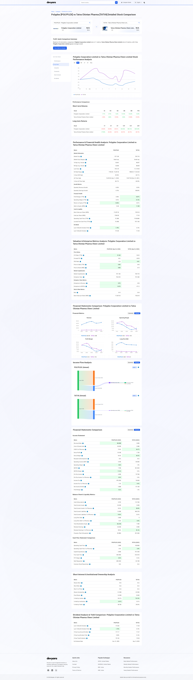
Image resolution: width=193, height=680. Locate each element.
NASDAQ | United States (104, 664)
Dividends (56, 78)
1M (74, 62)
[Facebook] (48, 670)
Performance (57, 61)
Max (91, 62)
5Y (87, 62)
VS (96, 26)
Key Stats (56, 64)
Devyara (52, 677)
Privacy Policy (76, 667)
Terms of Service (76, 670)
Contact (74, 664)
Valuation (56, 68)
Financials (56, 71)
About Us (74, 661)
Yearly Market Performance (131, 670)
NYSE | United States (103, 661)
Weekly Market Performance (131, 664)
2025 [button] (134, 367)
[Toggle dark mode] (144, 2)
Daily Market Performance (130, 661)
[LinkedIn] (52, 670)
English (138, 2)
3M (78, 62)
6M (81, 62)
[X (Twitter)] (56, 670)
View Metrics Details (60, 48)
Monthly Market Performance (131, 667)
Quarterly (130, 313)
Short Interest (57, 75)
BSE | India (101, 667)
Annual (137, 313)
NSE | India (101, 670)
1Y (84, 62)
